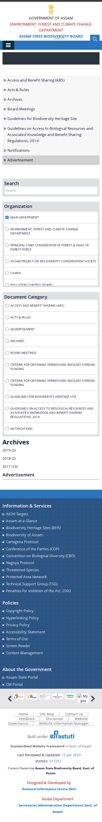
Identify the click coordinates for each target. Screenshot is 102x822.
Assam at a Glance (21, 520)
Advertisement (20, 160)
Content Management (24, 652)
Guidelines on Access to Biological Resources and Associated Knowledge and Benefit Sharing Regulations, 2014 (50, 134)
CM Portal (14, 684)
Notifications (18, 150)
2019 (6, 450)
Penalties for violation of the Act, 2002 (38, 590)
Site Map (46, 714)
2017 (6, 466)
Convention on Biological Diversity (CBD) (40, 555)
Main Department (24, 217)
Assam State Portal (22, 677)
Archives (14, 99)
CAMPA (15, 273)
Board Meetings (21, 109)
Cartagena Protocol (22, 541)
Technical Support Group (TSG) (31, 584)
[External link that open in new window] (18, 696)
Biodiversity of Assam (24, 534)
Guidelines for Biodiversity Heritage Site (42, 118)
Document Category (25, 297)
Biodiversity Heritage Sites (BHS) (33, 527)
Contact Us (74, 714)
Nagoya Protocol (20, 562)
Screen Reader (18, 645)
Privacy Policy (17, 624)
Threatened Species (22, 569)
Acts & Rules (18, 89)
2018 (6, 458)
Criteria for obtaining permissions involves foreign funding (52, 367)
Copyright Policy (20, 610)
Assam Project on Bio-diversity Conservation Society (53, 261)
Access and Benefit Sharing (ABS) (35, 80)
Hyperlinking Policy (22, 618)
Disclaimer (54, 718)
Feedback (27, 718)
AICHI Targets (17, 514)
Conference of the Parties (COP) (32, 549)
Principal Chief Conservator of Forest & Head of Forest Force (49, 247)
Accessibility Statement (25, 632)
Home (23, 714)
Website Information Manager (64, 723)
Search (11, 183)
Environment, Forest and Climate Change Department (51, 27)
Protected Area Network (26, 576)
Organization (18, 206)
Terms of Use (17, 638)
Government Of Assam (51, 18)
